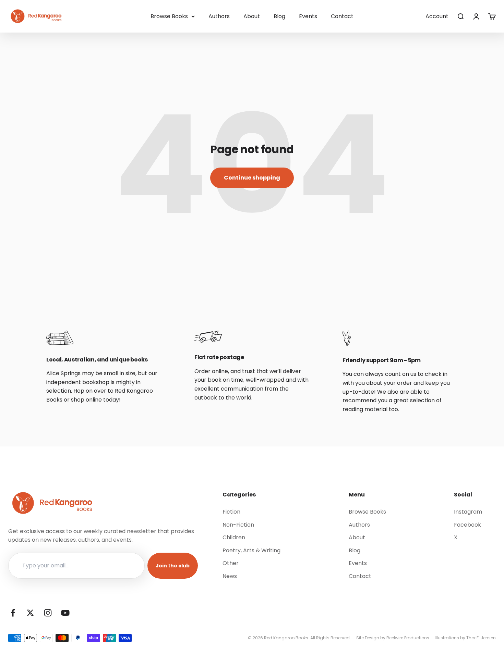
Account (436, 16)
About (251, 16)
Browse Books (169, 16)
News (230, 576)
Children (234, 537)
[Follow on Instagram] (47, 612)
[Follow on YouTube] (65, 612)
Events (308, 16)
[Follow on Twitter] (30, 612)
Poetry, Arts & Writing (251, 550)
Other (231, 563)
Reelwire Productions (407, 638)
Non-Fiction (238, 525)
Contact (342, 16)
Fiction (231, 512)
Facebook (467, 525)
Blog (279, 16)
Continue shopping (252, 178)
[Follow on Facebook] (12, 612)
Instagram (468, 512)
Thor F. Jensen (481, 638)
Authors (219, 16)
